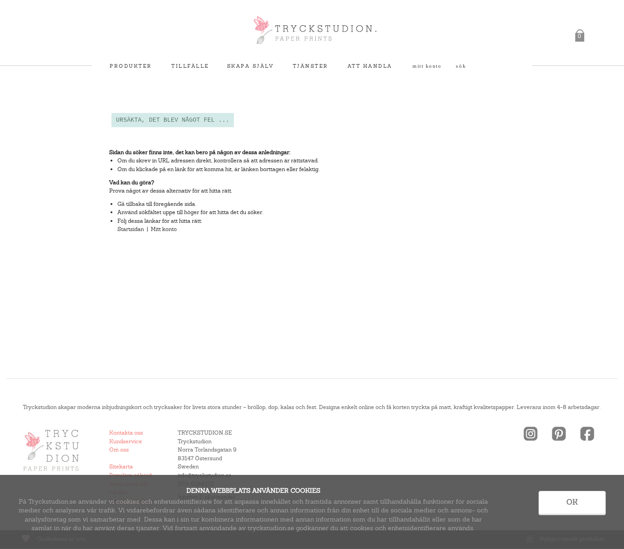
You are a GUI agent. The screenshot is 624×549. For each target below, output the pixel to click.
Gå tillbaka (131, 204)
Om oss (119, 449)
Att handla (370, 66)
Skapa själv (250, 66)
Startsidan (130, 229)
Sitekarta (121, 466)
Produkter (131, 66)
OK (572, 502)
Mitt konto (426, 66)
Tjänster (310, 66)
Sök (461, 66)
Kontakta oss (126, 432)
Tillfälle (190, 66)
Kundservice (125, 441)
